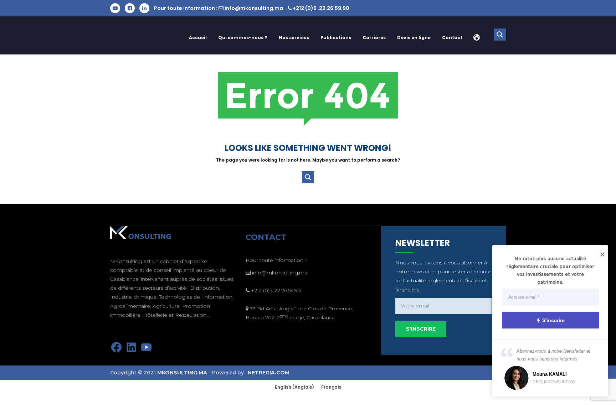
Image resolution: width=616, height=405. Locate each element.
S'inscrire (553, 320)
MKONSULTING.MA (182, 372)
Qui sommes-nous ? (242, 38)
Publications (335, 38)
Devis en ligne (414, 38)
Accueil (198, 38)
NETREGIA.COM (268, 372)
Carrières (374, 38)
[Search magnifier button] (500, 34)
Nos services (294, 38)
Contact (452, 38)
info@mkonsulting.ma (254, 8)
